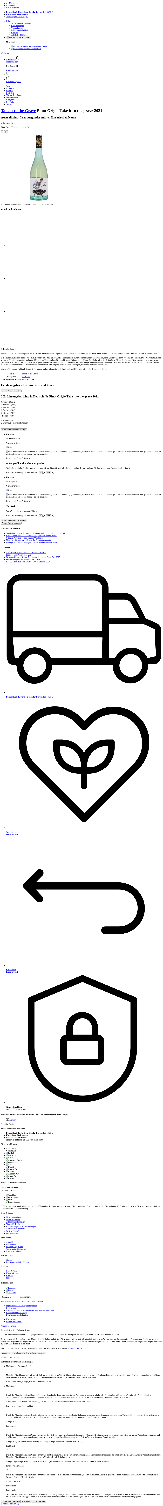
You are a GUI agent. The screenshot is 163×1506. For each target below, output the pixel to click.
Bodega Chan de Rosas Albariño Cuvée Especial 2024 (28, 562)
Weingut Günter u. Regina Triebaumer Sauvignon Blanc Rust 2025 (33, 557)
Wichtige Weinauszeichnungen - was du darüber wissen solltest (31, 542)
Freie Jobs (10, 1278)
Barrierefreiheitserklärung (16, 1312)
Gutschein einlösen (13, 1251)
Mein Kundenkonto (14, 1217)
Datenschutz (11, 1308)
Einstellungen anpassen (36, 1353)
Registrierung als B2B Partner (18, 1262)
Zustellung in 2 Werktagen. (17, 17)
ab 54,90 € (29, 12)
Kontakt (14, 32)
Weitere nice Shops (14, 1321)
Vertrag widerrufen (8, 1326)
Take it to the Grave (18, 110)
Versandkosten (17, 28)
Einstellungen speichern (11, 1501)
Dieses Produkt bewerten (11, 391)
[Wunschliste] (8, 75)
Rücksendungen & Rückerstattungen (21, 1226)
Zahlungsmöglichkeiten (20, 30)
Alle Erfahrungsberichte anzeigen (14, 430)
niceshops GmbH (19, 1301)
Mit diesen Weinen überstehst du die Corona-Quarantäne (29, 540)
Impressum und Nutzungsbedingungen (21, 1306)
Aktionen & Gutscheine (15, 1229)
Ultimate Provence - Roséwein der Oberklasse (24, 538)
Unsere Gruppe (12, 1273)
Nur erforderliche (19, 1353)
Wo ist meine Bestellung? (21, 23)
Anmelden (10, 1242)
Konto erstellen (12, 70)
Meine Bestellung (13, 1219)
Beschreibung (8, 349)
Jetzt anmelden (12, 62)
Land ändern (25, 1297)
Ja (41, 473)
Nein (48, 473)
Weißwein (26, 376)
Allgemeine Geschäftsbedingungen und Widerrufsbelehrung (30, 1310)
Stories (9, 1260)
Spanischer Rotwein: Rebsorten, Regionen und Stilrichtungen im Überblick (36, 533)
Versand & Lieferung (14, 1224)
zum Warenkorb (12, 8)
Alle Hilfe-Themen (18, 35)
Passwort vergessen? (14, 1247)
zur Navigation (12, 3)
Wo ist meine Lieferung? (16, 1249)
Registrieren (11, 1244)
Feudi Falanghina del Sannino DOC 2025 (23, 559)
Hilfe (8, 21)
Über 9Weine (11, 1271)
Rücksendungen (17, 26)
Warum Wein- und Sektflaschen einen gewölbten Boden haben (31, 535)
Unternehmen (11, 1319)
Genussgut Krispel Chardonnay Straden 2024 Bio (26, 552)
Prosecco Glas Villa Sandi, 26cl (18, 555)
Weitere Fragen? (12, 1231)
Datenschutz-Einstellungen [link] (17, 1315)
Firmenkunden (12, 1233)
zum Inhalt (10, 5)
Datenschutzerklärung (77, 1348)
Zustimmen (6, 1353)
